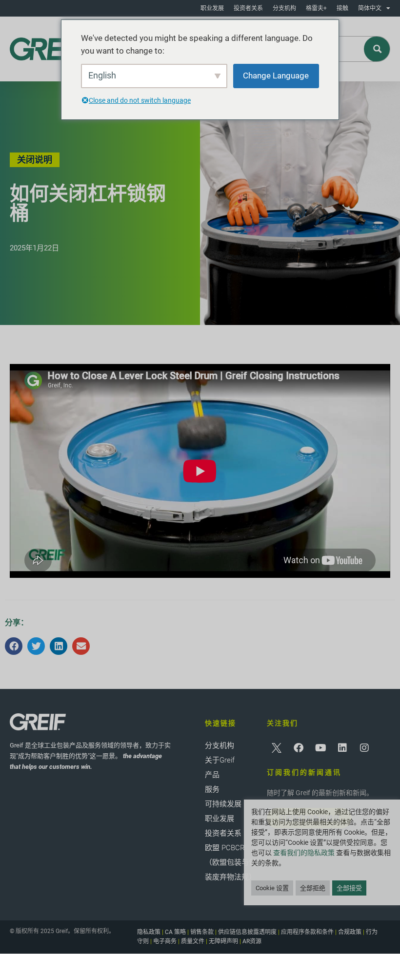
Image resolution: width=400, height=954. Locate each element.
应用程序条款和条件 (307, 932)
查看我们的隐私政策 (304, 853)
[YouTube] (320, 748)
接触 (342, 8)
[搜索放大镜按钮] (377, 49)
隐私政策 (148, 932)
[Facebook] (298, 748)
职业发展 (212, 8)
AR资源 (251, 941)
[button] (13, 646)
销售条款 (202, 932)
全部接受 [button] (349, 888)
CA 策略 (175, 932)
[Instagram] (364, 748)
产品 (212, 774)
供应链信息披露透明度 (247, 932)
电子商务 (165, 941)
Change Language (276, 75)
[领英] (342, 748)
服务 (212, 789)
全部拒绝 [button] (312, 888)
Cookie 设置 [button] (272, 888)
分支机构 (284, 8)
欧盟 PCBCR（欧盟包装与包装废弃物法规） (230, 862)
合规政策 (349, 932)
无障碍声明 (223, 941)
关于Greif (220, 760)
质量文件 (192, 941)
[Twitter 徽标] (276, 748)
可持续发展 (223, 804)
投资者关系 (248, 8)
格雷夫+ (316, 8)
